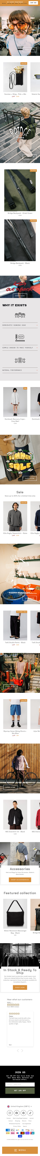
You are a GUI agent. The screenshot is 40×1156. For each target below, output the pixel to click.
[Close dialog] (39, 573)
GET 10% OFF (30, 583)
